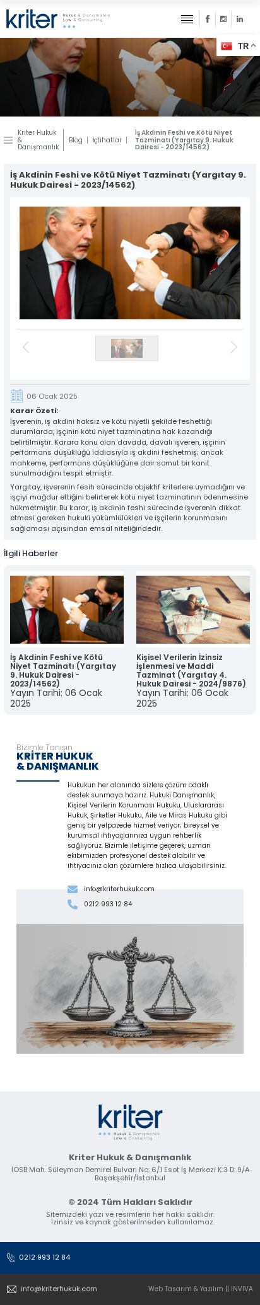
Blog (76, 140)
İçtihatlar (107, 140)
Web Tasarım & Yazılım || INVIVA (200, 1289)
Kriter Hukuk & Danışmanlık (38, 140)
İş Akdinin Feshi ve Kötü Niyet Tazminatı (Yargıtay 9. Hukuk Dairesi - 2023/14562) (184, 140)
